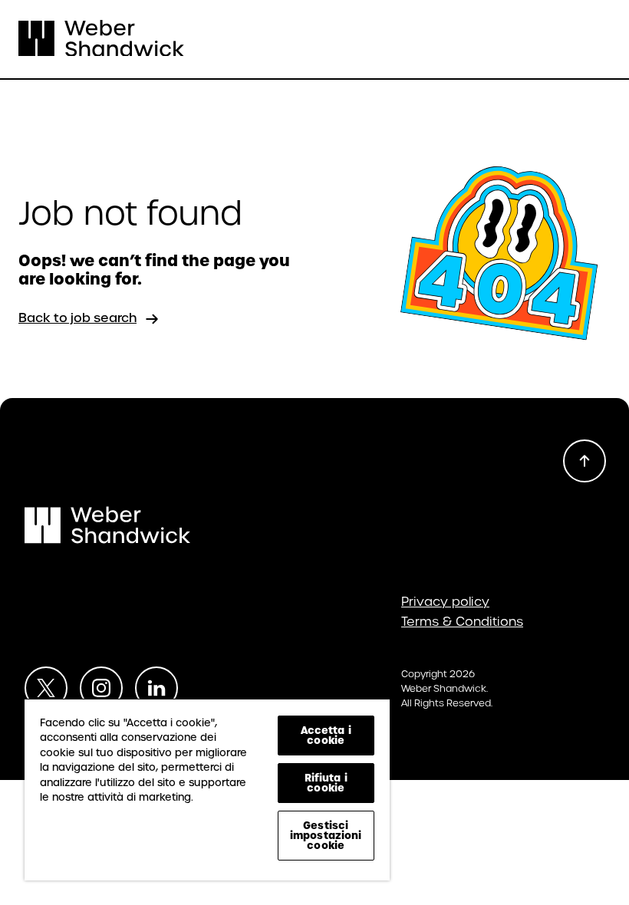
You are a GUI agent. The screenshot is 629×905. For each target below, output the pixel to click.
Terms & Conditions (462, 622)
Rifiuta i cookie (326, 783)
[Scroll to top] (584, 460)
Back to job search (77, 318)
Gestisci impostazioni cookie (326, 835)
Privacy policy (445, 602)
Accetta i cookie (326, 735)
